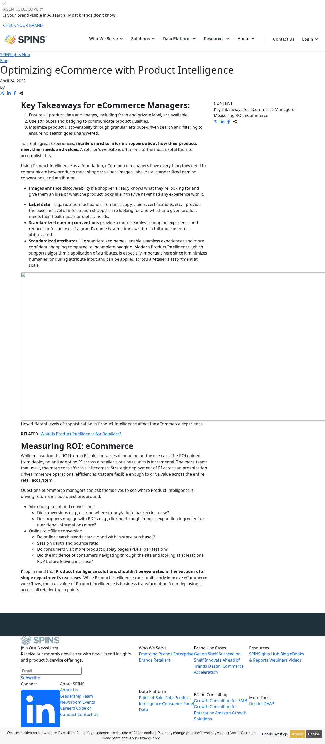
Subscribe (30, 678)
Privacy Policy (148, 738)
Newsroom (71, 702)
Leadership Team (76, 696)
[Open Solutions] (153, 39)
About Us (69, 690)
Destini (256, 703)
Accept (297, 734)
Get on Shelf (206, 654)
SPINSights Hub (15, 54)
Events (89, 702)
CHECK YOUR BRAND (23, 25)
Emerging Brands (155, 654)
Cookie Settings (275, 734)
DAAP (269, 703)
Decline (314, 734)
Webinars (278, 660)
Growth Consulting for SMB (220, 700)
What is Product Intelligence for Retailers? (81, 434)
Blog (4, 60)
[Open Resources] (228, 39)
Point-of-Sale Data (156, 697)
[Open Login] (316, 39)
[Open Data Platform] (194, 39)
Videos (295, 660)
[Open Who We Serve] (121, 39)
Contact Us (88, 714)
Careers (67, 708)
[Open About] (253, 39)
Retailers (162, 660)
